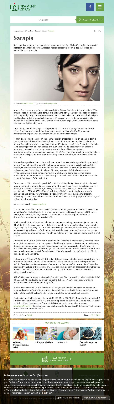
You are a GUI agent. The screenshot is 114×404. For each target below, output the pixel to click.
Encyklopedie (51, 103)
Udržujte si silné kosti (44, 342)
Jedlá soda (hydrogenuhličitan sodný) (21, 345)
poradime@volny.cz (23, 306)
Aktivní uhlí (62, 342)
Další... (30, 31)
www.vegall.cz (39, 204)
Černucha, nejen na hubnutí (88, 343)
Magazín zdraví (20, 31)
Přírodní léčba (40, 31)
